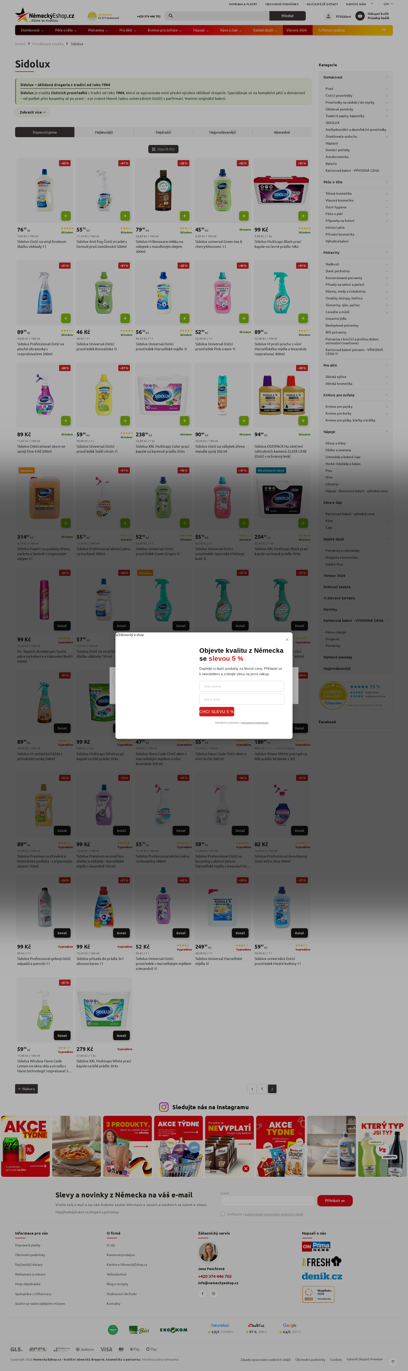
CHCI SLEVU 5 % (216, 712)
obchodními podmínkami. (255, 722)
